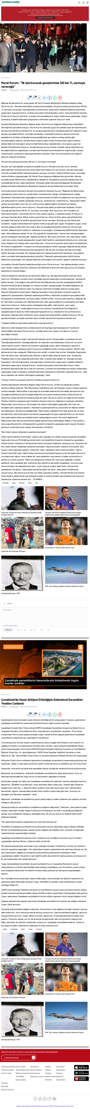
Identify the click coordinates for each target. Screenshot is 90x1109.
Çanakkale (14, 929)
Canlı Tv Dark (21, 1067)
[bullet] (35, 629)
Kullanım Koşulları (60, 1106)
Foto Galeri (60, 1067)
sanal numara (21, 1080)
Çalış (13, 483)
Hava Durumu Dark (8, 1067)
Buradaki (6, 483)
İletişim (27, 1106)
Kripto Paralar (50, 1076)
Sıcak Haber (60, 1080)
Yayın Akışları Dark (23, 1070)
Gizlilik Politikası (36, 1106)
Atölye (5, 929)
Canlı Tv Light (6, 1073)
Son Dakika (20, 1076)
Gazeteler (60, 1076)
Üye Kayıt (4, 1086)
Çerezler (45, 1106)
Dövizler (48, 1070)
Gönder (8, 630)
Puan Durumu (35, 1073)
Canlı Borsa (34, 1067)
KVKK (51, 1106)
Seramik (39, 929)
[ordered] (31, 629)
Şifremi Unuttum (7, 1089)
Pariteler (48, 1080)
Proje (30, 483)
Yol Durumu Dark (7, 1070)
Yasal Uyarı (70, 1106)
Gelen (23, 929)
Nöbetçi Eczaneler (23, 1073)
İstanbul (21, 483)
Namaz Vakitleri (36, 1070)
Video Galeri (60, 1070)
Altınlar (48, 1067)
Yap (36, 483)
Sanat (31, 929)
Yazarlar (59, 1073)
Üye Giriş (4, 1083)
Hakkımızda (20, 1106)
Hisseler (48, 1073)
